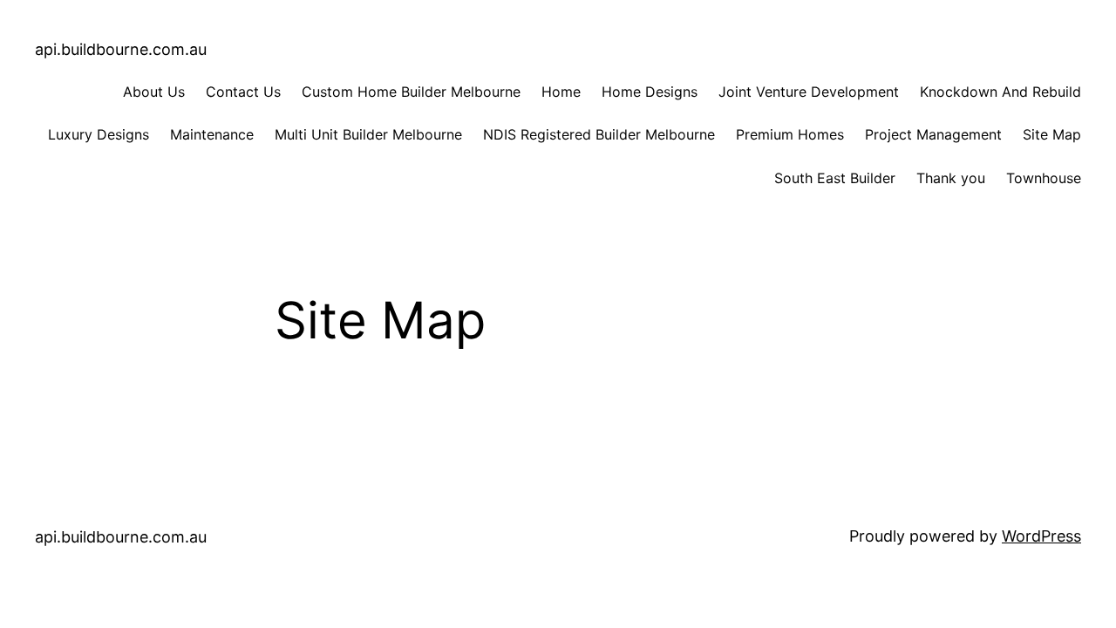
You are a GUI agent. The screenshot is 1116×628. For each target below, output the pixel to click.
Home (561, 91)
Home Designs (650, 91)
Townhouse (1043, 178)
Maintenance (212, 134)
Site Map (1052, 134)
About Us (154, 91)
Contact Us (243, 91)
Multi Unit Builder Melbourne (368, 134)
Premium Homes (790, 134)
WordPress (1041, 536)
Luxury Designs (98, 134)
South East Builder (834, 178)
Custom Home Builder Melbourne (411, 91)
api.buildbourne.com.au (121, 49)
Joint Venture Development (808, 91)
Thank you (950, 178)
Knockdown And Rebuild (1000, 91)
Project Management (933, 134)
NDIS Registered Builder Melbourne (599, 134)
